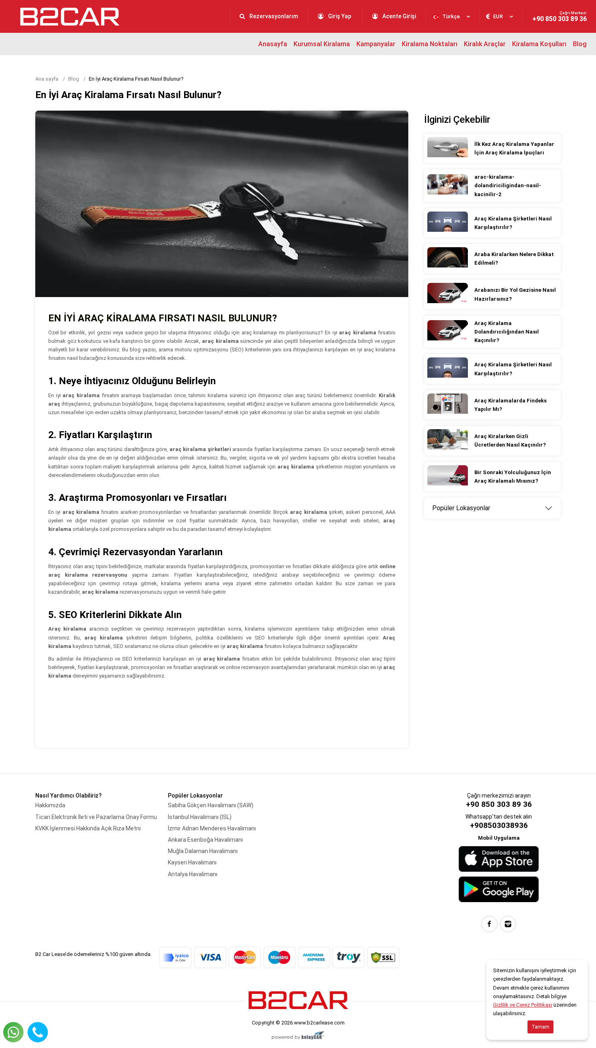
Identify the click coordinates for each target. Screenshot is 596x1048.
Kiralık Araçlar (485, 44)
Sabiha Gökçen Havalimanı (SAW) (210, 805)
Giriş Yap (339, 16)
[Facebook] (489, 924)
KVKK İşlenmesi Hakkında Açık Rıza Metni (88, 828)
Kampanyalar (375, 44)
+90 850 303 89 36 (559, 17)
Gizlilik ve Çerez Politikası (522, 1005)
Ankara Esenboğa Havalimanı (205, 839)
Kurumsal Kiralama (322, 44)
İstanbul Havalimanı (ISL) (200, 817)
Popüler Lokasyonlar (461, 508)
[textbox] (453, 16)
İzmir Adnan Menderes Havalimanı (212, 828)
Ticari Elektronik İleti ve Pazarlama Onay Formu (96, 817)
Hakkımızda (50, 805)
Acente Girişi (398, 16)
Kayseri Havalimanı (192, 862)
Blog (580, 44)
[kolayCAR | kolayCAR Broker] (298, 1036)
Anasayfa (272, 44)
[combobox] (453, 16)
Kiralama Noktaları (429, 44)
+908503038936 (499, 825)
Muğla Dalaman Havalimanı (203, 851)
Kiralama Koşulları (539, 44)
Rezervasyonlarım (273, 16)
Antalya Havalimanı (192, 874)
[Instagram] (508, 924)
